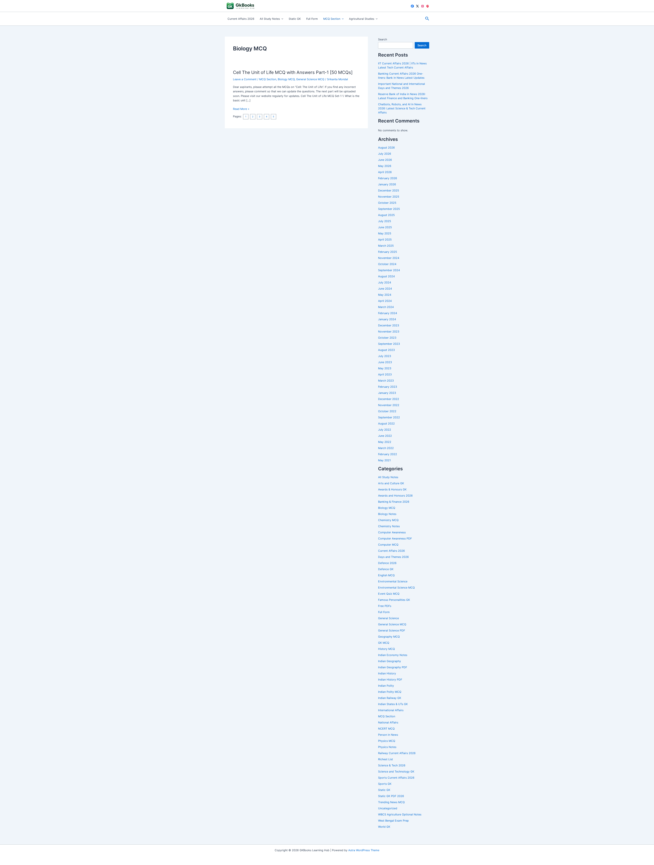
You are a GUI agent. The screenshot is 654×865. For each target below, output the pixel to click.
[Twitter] (417, 6)
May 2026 (384, 166)
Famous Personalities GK (394, 599)
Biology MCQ (286, 79)
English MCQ (386, 575)
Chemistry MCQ (388, 520)
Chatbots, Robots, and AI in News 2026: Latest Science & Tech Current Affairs (401, 108)
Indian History (387, 673)
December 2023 (388, 325)
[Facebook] (412, 6)
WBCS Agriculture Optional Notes (399, 814)
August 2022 (386, 423)
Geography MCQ (389, 636)
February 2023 (387, 386)
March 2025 (386, 245)
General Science (388, 618)
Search (382, 39)
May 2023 (384, 368)
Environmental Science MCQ (396, 587)
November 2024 (388, 258)
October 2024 (387, 264)
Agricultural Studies (361, 18)
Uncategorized (387, 808)
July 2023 (384, 356)
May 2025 (384, 233)
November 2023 (388, 331)
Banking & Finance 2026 (393, 501)
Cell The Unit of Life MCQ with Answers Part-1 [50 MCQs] (293, 72)
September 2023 (389, 343)
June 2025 (385, 227)
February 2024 (387, 313)
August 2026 (386, 147)
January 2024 (387, 319)
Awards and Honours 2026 (395, 495)
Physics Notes (387, 747)
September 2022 (389, 417)
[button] (281, 19)
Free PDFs (384, 606)
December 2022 (388, 399)
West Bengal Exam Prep (393, 820)
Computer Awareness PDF (395, 538)
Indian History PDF (390, 679)
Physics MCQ (386, 741)
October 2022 (387, 411)
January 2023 (387, 393)
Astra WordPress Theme (363, 850)
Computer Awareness (392, 532)
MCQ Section (331, 18)
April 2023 (385, 374)
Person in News (388, 734)
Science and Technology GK (396, 771)
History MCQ (386, 649)
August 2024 (386, 276)
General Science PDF (391, 630)
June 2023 (385, 362)
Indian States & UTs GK (393, 704)
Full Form (312, 18)
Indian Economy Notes (392, 655)
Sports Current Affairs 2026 (396, 777)
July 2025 (384, 221)
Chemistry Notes (389, 526)
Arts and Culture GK (391, 483)
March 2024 (386, 307)
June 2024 (385, 288)
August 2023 (386, 350)
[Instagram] (422, 6)
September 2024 (389, 270)
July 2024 (384, 282)
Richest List (385, 759)
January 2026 (387, 184)
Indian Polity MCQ (389, 691)
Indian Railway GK (389, 698)
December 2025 (388, 190)
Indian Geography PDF (392, 667)
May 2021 (384, 460)
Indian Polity (386, 685)
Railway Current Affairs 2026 (397, 753)
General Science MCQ (310, 79)
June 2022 (385, 435)
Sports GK (384, 783)
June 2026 (385, 159)
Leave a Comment (244, 79)
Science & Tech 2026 (391, 765)
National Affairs (388, 722)
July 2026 (384, 153)
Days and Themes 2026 (393, 557)
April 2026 (385, 172)
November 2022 (388, 405)
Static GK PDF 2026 (391, 796)
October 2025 (387, 202)
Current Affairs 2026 (241, 18)
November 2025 (388, 196)
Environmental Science (392, 581)
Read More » (241, 109)
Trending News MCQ (391, 802)
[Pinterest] (427, 6)
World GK (384, 826)
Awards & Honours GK (392, 489)
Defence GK (385, 569)
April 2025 (385, 239)
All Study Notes (270, 18)
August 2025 (386, 215)
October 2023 (387, 337)
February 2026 (387, 178)
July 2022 (384, 429)
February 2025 (387, 251)
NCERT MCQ (386, 728)
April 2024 (385, 301)
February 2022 (387, 454)
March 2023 (386, 380)
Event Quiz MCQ (388, 593)
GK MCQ (383, 642)
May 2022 (384, 442)
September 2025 (389, 209)
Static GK (295, 18)
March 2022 (386, 448)
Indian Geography (389, 661)
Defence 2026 (387, 563)
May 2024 (384, 294)
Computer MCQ (388, 544)
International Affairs (390, 710)
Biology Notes (387, 514)
